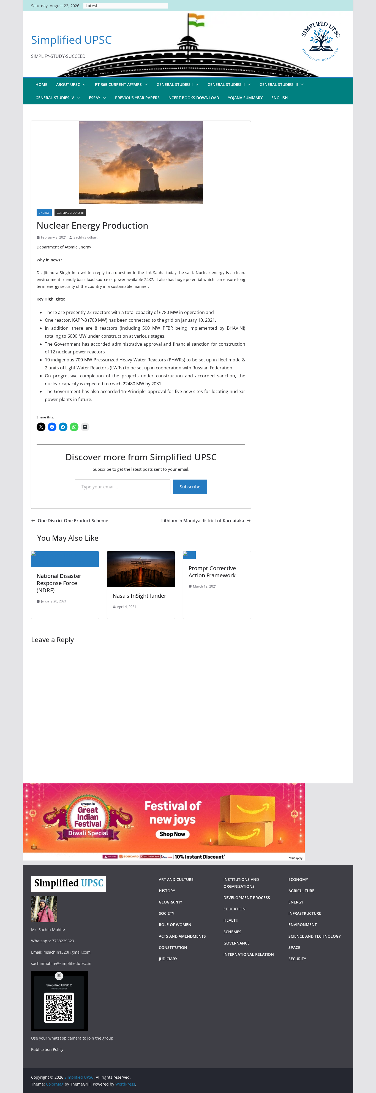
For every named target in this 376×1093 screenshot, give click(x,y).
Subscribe (190, 487)
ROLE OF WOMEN (175, 924)
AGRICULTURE (301, 890)
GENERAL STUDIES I (175, 84)
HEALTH (231, 920)
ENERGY (295, 902)
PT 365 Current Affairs (118, 84)
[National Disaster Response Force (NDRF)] (65, 555)
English (279, 97)
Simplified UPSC (71, 39)
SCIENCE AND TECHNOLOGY (314, 936)
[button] (83, 84)
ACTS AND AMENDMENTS (182, 936)
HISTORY (167, 890)
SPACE (294, 947)
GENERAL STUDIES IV (55, 97)
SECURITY (297, 958)
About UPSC (68, 84)
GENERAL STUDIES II (226, 84)
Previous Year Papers (137, 97)
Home (41, 84)
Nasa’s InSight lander (139, 595)
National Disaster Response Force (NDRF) (59, 583)
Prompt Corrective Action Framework (212, 571)
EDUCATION (235, 908)
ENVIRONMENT (303, 924)
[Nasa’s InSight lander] (141, 555)
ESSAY (94, 97)
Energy (44, 213)
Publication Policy (47, 1049)
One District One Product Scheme (73, 521)
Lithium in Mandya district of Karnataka (202, 521)
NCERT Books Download (193, 97)
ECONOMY (298, 879)
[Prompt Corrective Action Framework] (189, 555)
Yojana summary (245, 97)
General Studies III (70, 213)
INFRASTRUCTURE (304, 913)
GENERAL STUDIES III (279, 84)
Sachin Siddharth (86, 237)
